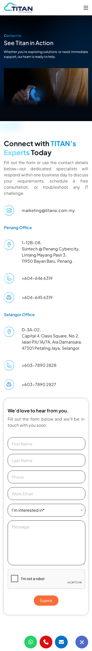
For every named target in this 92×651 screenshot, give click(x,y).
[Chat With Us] (81, 642)
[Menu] (86, 7)
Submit (46, 600)
